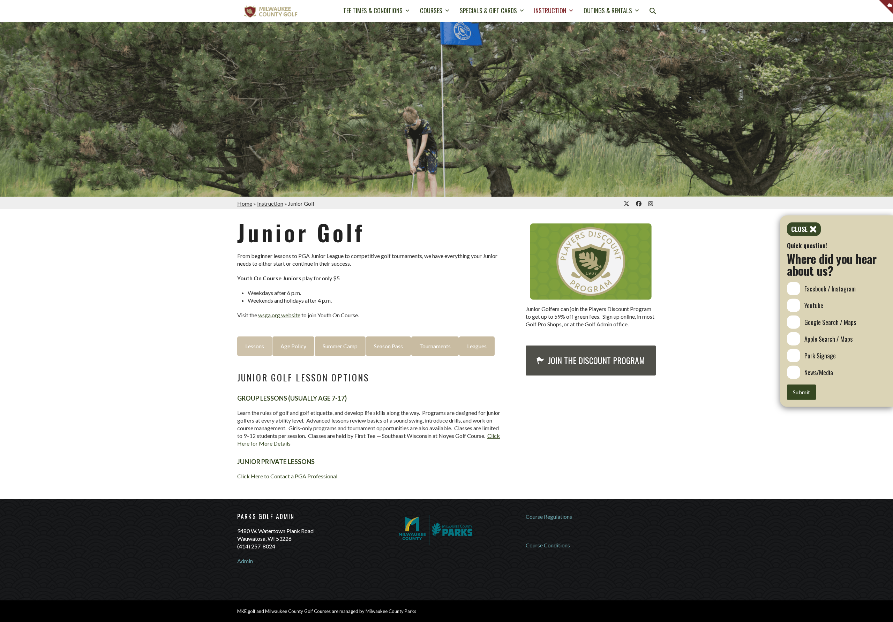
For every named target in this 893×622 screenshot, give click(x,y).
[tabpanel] (370, 420)
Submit (801, 391)
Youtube (813, 305)
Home (244, 203)
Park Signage (820, 355)
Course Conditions (548, 545)
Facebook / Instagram (830, 288)
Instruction (270, 203)
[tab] (254, 346)
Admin (245, 560)
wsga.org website (279, 315)
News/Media (818, 372)
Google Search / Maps (830, 321)
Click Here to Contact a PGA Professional (287, 476)
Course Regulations (549, 516)
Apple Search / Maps (828, 338)
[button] (652, 11)
